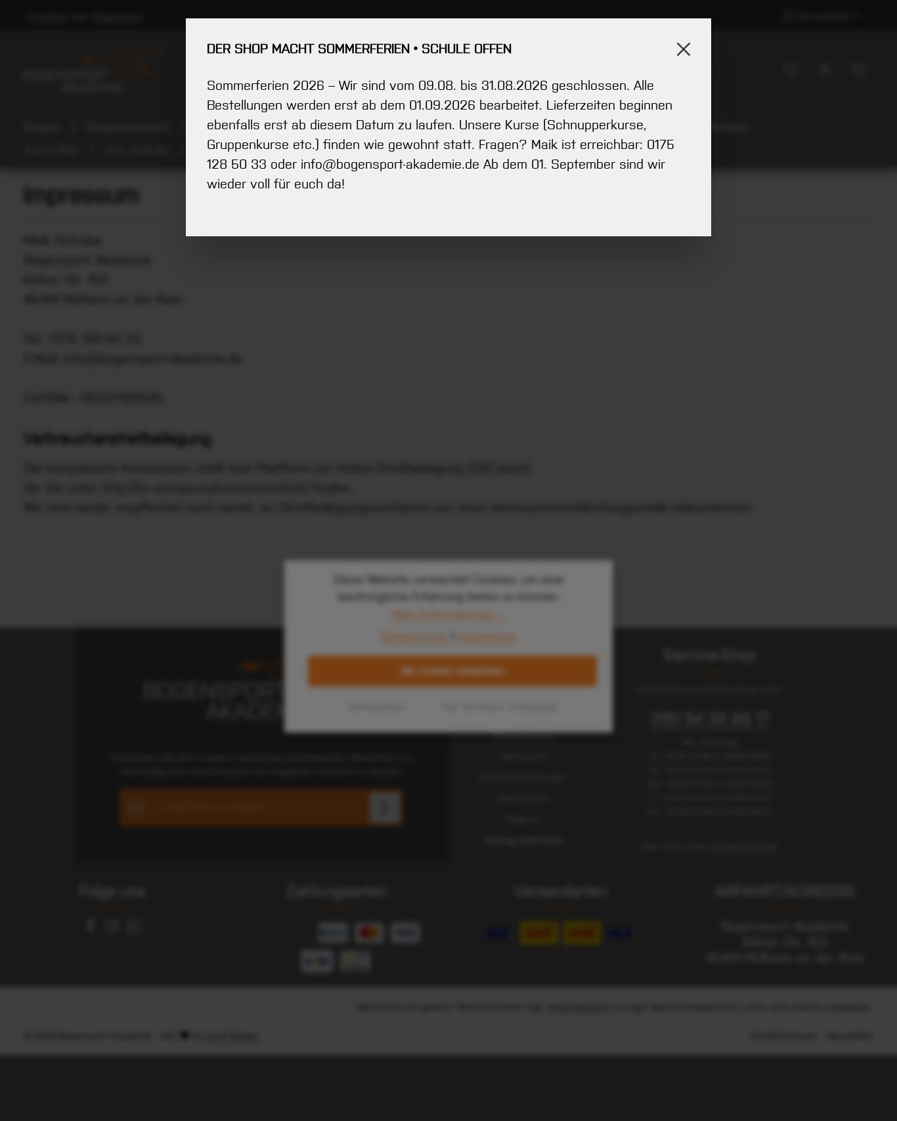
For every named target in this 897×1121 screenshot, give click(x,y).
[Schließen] (683, 49)
